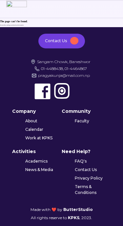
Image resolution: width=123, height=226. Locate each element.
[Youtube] (81, 91)
